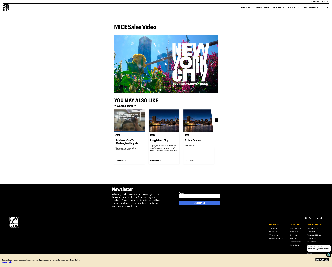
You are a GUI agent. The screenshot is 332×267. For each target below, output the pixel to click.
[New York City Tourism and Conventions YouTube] (317, 218)
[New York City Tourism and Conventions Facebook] (310, 218)
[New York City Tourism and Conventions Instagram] (306, 218)
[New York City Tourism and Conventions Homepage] (14, 222)
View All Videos (123, 105)
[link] (276, 228)
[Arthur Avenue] (198, 120)
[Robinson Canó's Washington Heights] (129, 120)
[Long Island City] (164, 120)
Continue (199, 202)
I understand (322, 260)
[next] (216, 120)
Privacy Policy (7, 262)
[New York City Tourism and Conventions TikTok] (314, 218)
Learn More (120, 161)
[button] (246, 7)
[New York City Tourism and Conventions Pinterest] (321, 218)
